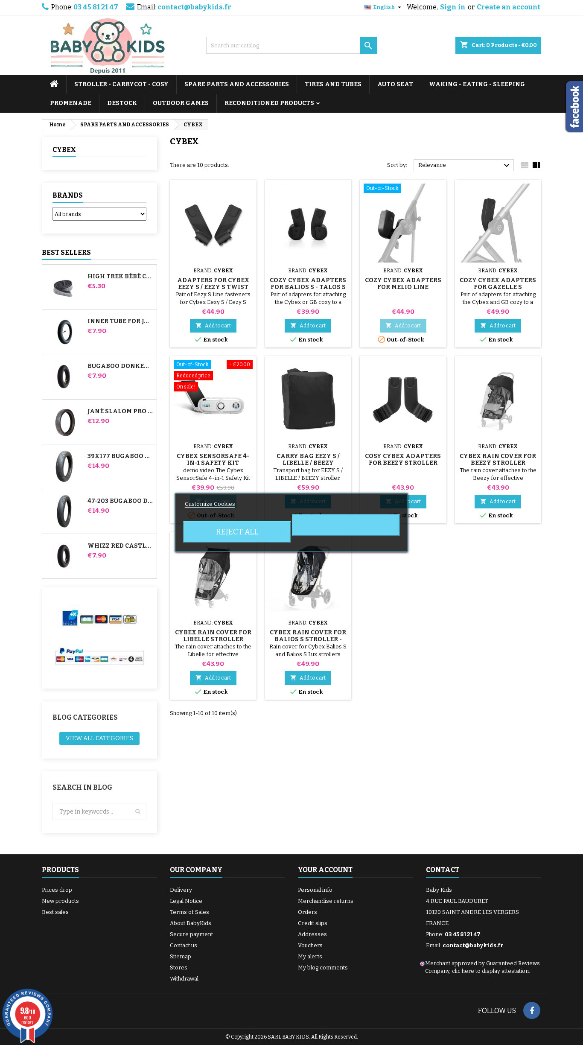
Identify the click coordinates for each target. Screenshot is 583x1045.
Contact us (183, 945)
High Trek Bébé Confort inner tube (120, 276)
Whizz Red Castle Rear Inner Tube (120, 546)
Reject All (237, 532)
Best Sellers (66, 252)
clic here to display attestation (490, 971)
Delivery (181, 890)
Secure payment (191, 934)
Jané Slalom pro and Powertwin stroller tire (120, 411)
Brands (67, 195)
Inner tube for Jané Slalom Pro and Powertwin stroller (120, 321)
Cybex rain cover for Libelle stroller (213, 636)
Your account (325, 870)
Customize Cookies (210, 504)
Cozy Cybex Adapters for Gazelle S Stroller (498, 287)
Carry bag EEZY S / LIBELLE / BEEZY (308, 459)
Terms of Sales (189, 912)
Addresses (312, 934)
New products (60, 901)
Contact (442, 870)
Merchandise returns (325, 901)
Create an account (508, 7)
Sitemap (180, 956)
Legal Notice (186, 901)
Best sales (55, 912)
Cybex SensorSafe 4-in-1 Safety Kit (213, 459)
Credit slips (312, 923)
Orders (307, 912)
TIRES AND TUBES (333, 84)
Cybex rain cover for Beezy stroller (498, 459)
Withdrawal (184, 978)
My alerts (310, 956)
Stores (178, 967)
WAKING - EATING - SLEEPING (477, 84)
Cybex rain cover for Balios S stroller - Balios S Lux (308, 639)
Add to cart (213, 325)
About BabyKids (190, 923)
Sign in (453, 7)
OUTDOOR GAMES (181, 103)
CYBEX (64, 150)
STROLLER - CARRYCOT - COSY (121, 84)
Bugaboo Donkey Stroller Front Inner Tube (120, 366)
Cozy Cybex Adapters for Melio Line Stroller (403, 287)
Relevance (465, 166)
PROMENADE (70, 103)
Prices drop (57, 890)
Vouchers (310, 945)
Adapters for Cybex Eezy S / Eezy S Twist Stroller (213, 287)
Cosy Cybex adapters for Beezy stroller (403, 459)
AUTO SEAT (395, 84)
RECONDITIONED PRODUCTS (269, 103)
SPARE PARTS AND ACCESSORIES (236, 84)
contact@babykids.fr (194, 7)
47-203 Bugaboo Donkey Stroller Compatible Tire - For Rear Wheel (120, 501)
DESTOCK (122, 103)
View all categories (99, 738)
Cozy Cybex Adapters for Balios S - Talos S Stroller (308, 287)
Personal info (315, 890)
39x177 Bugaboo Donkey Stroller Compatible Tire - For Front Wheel (120, 456)
